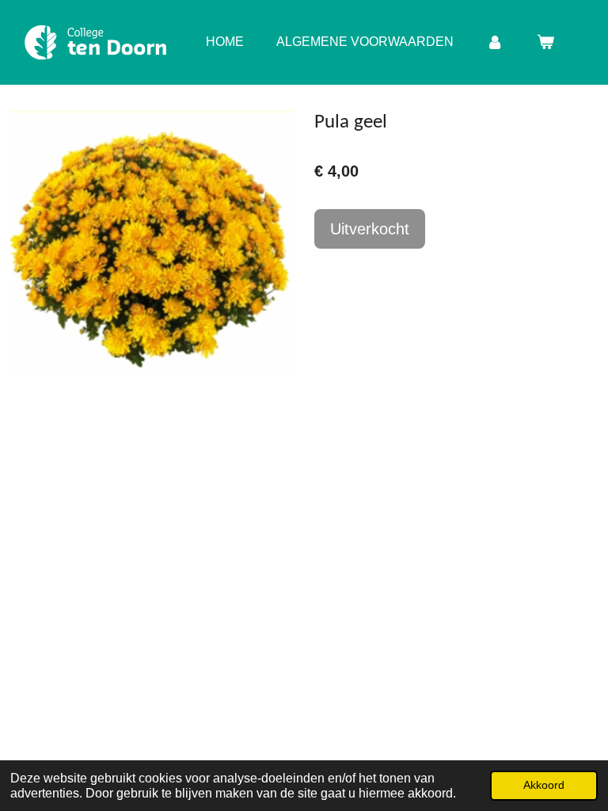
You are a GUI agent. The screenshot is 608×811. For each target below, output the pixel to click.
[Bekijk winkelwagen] (545, 42)
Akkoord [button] (543, 785)
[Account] (495, 42)
